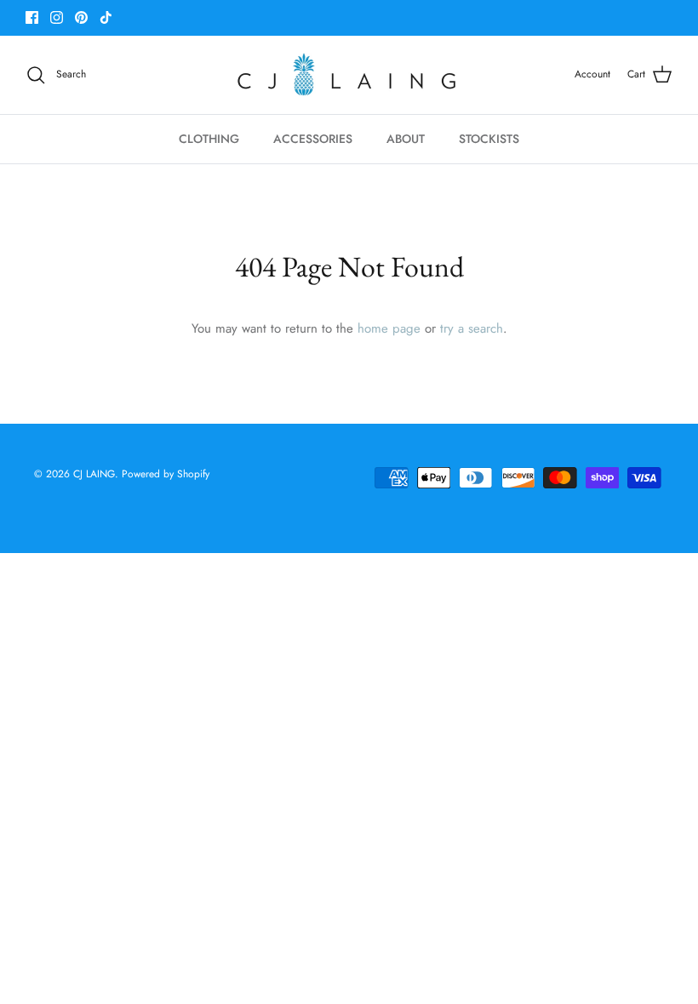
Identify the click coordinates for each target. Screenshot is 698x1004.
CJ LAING (94, 474)
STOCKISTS (489, 138)
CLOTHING (209, 138)
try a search (471, 328)
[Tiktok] (106, 17)
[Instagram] (56, 17)
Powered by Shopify (165, 474)
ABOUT (405, 138)
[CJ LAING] (349, 75)
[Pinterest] (81, 17)
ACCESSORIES (312, 138)
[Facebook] (32, 17)
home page (389, 328)
